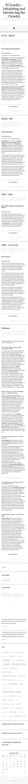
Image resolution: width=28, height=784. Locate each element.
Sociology (17, 334)
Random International (19, 487)
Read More (4, 626)
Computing (20, 660)
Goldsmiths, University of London (9, 423)
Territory (7, 200)
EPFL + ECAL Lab (9, 245)
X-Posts (6, 40)
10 (10, 761)
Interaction (4, 696)
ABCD (6, 652)
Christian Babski (5, 440)
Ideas (9, 688)
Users (20, 125)
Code (17, 333)
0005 (13, 250)
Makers (11, 700)
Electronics (21, 250)
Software (13, 712)
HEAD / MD (7, 118)
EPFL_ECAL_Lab (4, 251)
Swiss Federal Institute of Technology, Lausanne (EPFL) (13, 88)
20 (21, 764)
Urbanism (11, 200)
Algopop (19, 414)
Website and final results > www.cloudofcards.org (13, 630)
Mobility (17, 700)
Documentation (9, 676)
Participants (8, 334)
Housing (4, 688)
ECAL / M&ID (8, 35)
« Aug (3, 772)
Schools (2, 40)
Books (3, 656)
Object (13, 704)
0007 (13, 123)
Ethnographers (10, 125)
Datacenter (18, 664)
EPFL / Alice (7, 194)
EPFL (20, 199)
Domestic (21, 676)
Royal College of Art (16, 354)
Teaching (15, 42)
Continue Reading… (13, 106)
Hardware (13, 684)
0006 (13, 199)
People (24, 39)
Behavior (16, 123)
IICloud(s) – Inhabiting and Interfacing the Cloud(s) (14, 11)
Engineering (11, 680)
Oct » (25, 772)
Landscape (23, 199)
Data (7, 664)
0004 (10, 333)
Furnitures (4, 684)
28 (24, 766)
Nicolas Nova (4, 140)
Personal (11, 708)
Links (4, 700)
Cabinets (12, 656)
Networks (6, 704)
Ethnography (20, 680)
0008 (13, 40)
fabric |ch (9, 441)
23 (7, 766)
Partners (5, 328)
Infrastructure (11, 692)
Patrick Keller (5, 39)
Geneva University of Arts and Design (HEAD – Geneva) (11, 142)
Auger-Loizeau (13, 370)
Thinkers (21, 334)
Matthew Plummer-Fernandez (8, 396)
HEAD (14, 125)
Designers (21, 40)
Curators (20, 333)
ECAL (12, 42)
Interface (12, 696)
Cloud (20, 656)
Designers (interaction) (6, 42)
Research (18, 708)
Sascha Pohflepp (5, 518)
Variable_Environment (15, 65)
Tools (17, 716)
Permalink (21, 42)
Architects (17, 40)
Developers (3, 334)
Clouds (6, 660)
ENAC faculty (6, 223)
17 (10, 764)
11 (14, 761)
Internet (20, 696)
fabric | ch (19, 70)
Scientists (13, 334)
